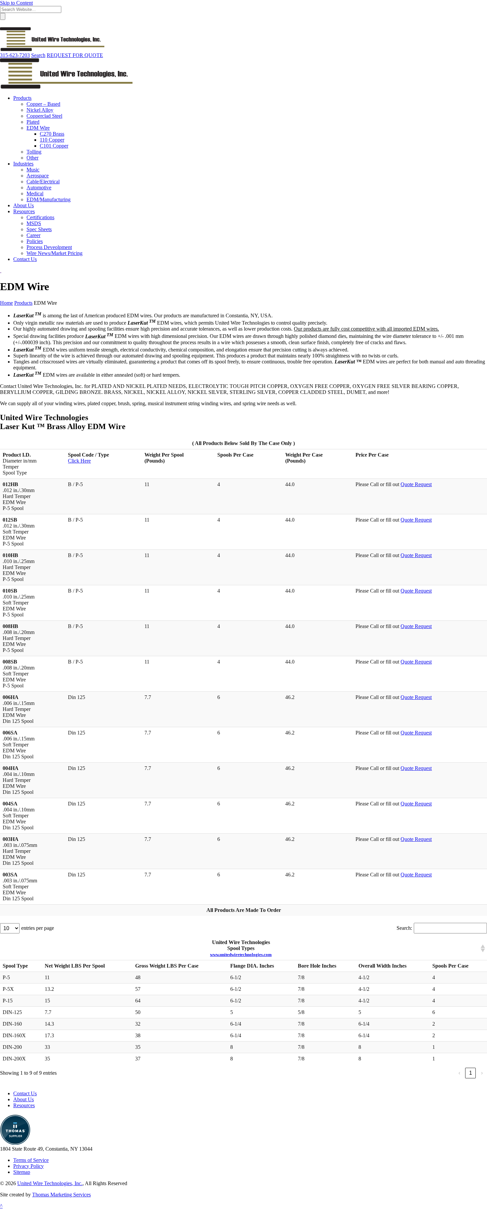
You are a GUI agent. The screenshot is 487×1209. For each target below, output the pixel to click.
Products (23, 303)
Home (6, 303)
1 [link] (470, 1073)
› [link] (482, 1073)
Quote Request (416, 484)
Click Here (79, 461)
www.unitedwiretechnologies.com (241, 954)
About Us (23, 1099)
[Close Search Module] (3, 24)
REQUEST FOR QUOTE (75, 55)
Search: (404, 928)
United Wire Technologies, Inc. (49, 1183)
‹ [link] (459, 1073)
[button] (482, 948)
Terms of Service (31, 1160)
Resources (24, 1105)
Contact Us (25, 1093)
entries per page (37, 928)
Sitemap (21, 1172)
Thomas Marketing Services (61, 1194)
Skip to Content (16, 3)
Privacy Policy (28, 1166)
